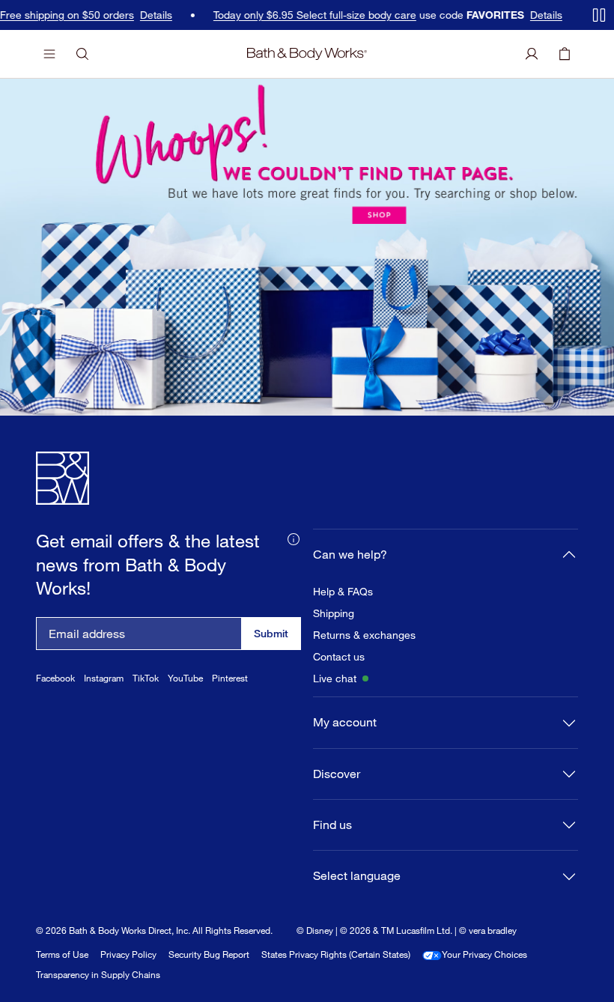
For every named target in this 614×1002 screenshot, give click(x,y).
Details (149, 15)
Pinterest (230, 678)
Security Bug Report (208, 954)
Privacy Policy (128, 954)
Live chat (334, 678)
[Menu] (49, 53)
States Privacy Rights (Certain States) (335, 954)
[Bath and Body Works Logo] (307, 54)
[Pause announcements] (599, 15)
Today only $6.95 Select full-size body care (308, 15)
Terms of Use (62, 954)
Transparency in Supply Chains (98, 974)
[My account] (531, 53)
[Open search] (82, 53)
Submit (271, 633)
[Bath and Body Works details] (293, 538)
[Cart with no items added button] (564, 53)
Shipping (333, 613)
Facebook (55, 678)
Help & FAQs (343, 592)
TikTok (146, 678)
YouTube (185, 678)
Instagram (104, 678)
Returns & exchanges (364, 635)
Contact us (339, 657)
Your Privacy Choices (484, 954)
